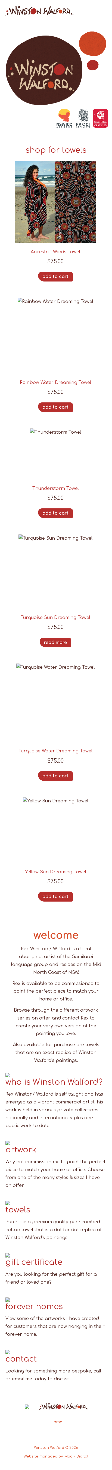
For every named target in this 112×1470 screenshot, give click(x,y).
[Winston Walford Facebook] (49, 1436)
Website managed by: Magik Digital (56, 1456)
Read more (55, 642)
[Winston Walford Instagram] (62, 1436)
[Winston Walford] (39, 14)
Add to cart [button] (55, 276)
